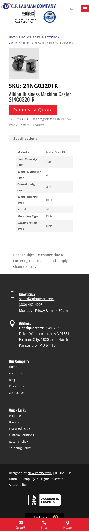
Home (13, 37)
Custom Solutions (21, 435)
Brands (14, 422)
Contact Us (16, 393)
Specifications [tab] (25, 138)
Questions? (27, 294)
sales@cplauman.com (36, 298)
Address (25, 323)
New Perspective (40, 473)
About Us (15, 373)
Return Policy (18, 441)
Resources (16, 386)
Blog (12, 380)
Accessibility (18, 485)
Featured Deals (20, 429)
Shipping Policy (20, 448)
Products (25, 37)
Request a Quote (33, 110)
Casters (38, 37)
